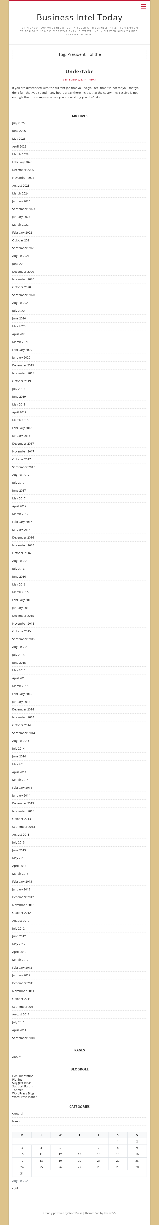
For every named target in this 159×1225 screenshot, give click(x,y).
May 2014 (18, 764)
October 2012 (21, 913)
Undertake (79, 71)
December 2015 (23, 616)
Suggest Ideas (21, 1083)
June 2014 (19, 756)
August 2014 (20, 741)
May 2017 (18, 498)
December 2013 (23, 803)
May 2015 (18, 670)
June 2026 (19, 131)
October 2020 (21, 287)
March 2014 (20, 780)
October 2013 (21, 819)
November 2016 (23, 545)
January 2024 (21, 201)
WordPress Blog (23, 1093)
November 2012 (23, 905)
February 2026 (22, 162)
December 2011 (23, 983)
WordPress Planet (24, 1097)
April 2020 (19, 334)
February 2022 (22, 232)
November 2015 (23, 623)
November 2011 (23, 991)
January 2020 (21, 357)
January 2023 (21, 217)
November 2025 (23, 178)
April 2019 (19, 412)
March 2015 (20, 686)
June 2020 (19, 318)
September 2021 (23, 248)
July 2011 (18, 1022)
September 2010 (23, 1038)
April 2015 (19, 678)
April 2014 (19, 772)
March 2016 (20, 592)
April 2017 (19, 506)
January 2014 (21, 795)
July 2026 (18, 123)
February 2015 (22, 694)
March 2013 (20, 874)
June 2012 (19, 936)
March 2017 (20, 514)
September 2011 (23, 1007)
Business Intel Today (80, 17)
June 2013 (19, 850)
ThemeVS (110, 1213)
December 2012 (23, 897)
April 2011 (19, 1030)
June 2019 (19, 396)
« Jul (15, 1188)
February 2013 (22, 881)
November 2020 (23, 279)
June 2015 (19, 663)
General (17, 1114)
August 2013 (20, 834)
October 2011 (21, 999)
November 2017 (23, 451)
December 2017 (23, 443)
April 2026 (19, 146)
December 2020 (23, 272)
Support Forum (22, 1086)
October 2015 (21, 631)
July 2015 (18, 655)
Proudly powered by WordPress (62, 1213)
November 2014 (23, 717)
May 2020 (18, 326)
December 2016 (23, 537)
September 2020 (23, 295)
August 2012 (20, 921)
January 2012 (21, 975)
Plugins (17, 1079)
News (92, 79)
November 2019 (23, 373)
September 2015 (23, 639)
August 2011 (20, 1014)
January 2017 (21, 530)
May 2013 (18, 858)
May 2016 (18, 584)
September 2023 (23, 209)
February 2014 (22, 787)
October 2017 (21, 459)
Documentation (23, 1076)
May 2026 (18, 138)
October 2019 (21, 381)
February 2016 (22, 600)
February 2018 (22, 428)
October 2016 (21, 553)
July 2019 (18, 389)
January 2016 (21, 608)
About (16, 1057)
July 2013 (18, 842)
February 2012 (22, 967)
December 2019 (23, 365)
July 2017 (18, 483)
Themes (17, 1090)
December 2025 (23, 170)
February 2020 (22, 350)
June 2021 (19, 264)
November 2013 (23, 811)
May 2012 (18, 944)
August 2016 (20, 561)
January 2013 (21, 889)
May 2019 (18, 404)
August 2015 (20, 647)
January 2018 (21, 436)
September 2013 (23, 827)
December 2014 (23, 709)
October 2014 (21, 725)
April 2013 (19, 866)
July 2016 (18, 569)
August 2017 (20, 475)
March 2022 (20, 225)
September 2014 (23, 733)
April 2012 (19, 952)
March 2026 (20, 154)
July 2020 (18, 311)
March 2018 (20, 420)
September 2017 (23, 467)
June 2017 (19, 490)
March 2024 (20, 193)
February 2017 (22, 522)
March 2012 (20, 960)
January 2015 (21, 702)
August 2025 (20, 185)
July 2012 (18, 928)
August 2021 (20, 256)
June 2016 (19, 576)
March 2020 (20, 342)
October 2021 (21, 240)
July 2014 (18, 748)
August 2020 (20, 303)
